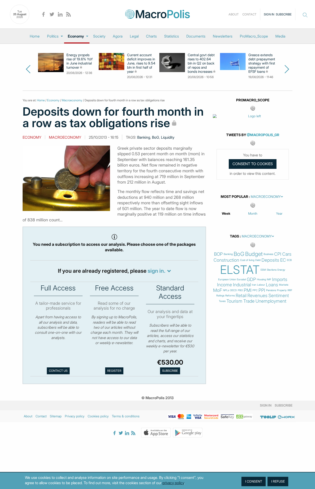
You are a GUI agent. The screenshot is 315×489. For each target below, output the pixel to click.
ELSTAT (240, 270)
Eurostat (241, 279)
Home (35, 36)
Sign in (269, 14)
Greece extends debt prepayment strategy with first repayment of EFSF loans (261, 63)
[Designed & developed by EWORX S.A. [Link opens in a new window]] (286, 416)
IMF (269, 279)
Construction (226, 260)
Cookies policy (98, 416)
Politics (53, 36)
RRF (290, 290)
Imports (279, 279)
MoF (217, 290)
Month (252, 213)
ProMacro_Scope (254, 36)
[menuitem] (34, 36)
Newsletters (222, 36)
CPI (277, 254)
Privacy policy (74, 416)
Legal (134, 36)
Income (224, 284)
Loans (272, 284)
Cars (286, 254)
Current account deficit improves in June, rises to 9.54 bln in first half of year (141, 63)
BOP (218, 254)
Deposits (270, 260)
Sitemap (56, 416)
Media (280, 36)
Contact (249, 14)
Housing (261, 279)
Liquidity (167, 137)
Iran (254, 284)
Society (99, 36)
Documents (195, 36)
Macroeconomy (72, 100)
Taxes (222, 301)
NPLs (226, 290)
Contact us (58, 370)
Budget (254, 254)
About (234, 14)
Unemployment (271, 301)
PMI (248, 290)
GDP (251, 279)
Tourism (234, 301)
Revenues (257, 295)
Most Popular (234, 197)
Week (226, 213)
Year (279, 213)
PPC (255, 290)
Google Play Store (187, 432)
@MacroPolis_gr (263, 135)
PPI (262, 290)
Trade (249, 301)
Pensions (271, 290)
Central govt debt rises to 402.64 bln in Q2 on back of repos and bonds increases (201, 63)
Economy (76, 36)
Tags (234, 236)
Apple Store (156, 432)
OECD (233, 290)
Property (282, 290)
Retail (241, 295)
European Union (227, 279)
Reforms (230, 295)
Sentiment (278, 295)
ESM (263, 269)
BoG (155, 137)
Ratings (220, 295)
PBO (240, 290)
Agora (117, 36)
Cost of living (247, 260)
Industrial (242, 284)
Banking (143, 137)
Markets (283, 284)
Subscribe (284, 14)
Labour (261, 284)
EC (283, 260)
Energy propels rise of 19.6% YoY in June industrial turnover (79, 61)
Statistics (171, 36)
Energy (281, 269)
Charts (151, 36)
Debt (258, 260)
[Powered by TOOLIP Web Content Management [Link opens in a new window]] (268, 416)
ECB (289, 260)
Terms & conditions (126, 416)
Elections (271, 269)
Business (268, 254)
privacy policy (173, 482)
